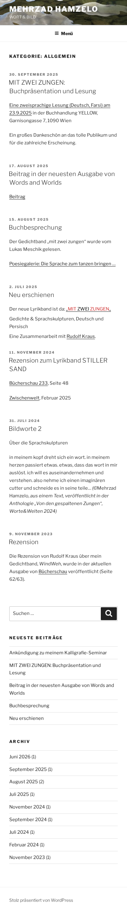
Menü (67, 33)
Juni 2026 (20, 757)
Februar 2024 (24, 845)
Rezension (24, 542)
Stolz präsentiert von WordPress (41, 900)
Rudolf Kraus (81, 336)
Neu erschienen (31, 295)
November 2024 (27, 807)
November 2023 (27, 857)
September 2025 (28, 769)
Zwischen (19, 398)
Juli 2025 (19, 794)
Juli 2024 (19, 832)
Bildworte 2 (25, 428)
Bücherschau (53, 571)
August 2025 (23, 782)
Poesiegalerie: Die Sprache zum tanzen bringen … (62, 264)
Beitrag (17, 196)
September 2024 (28, 819)
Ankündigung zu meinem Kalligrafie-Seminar (58, 653)
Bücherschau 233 (28, 383)
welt (34, 398)
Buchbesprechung (35, 227)
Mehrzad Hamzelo (53, 9)
